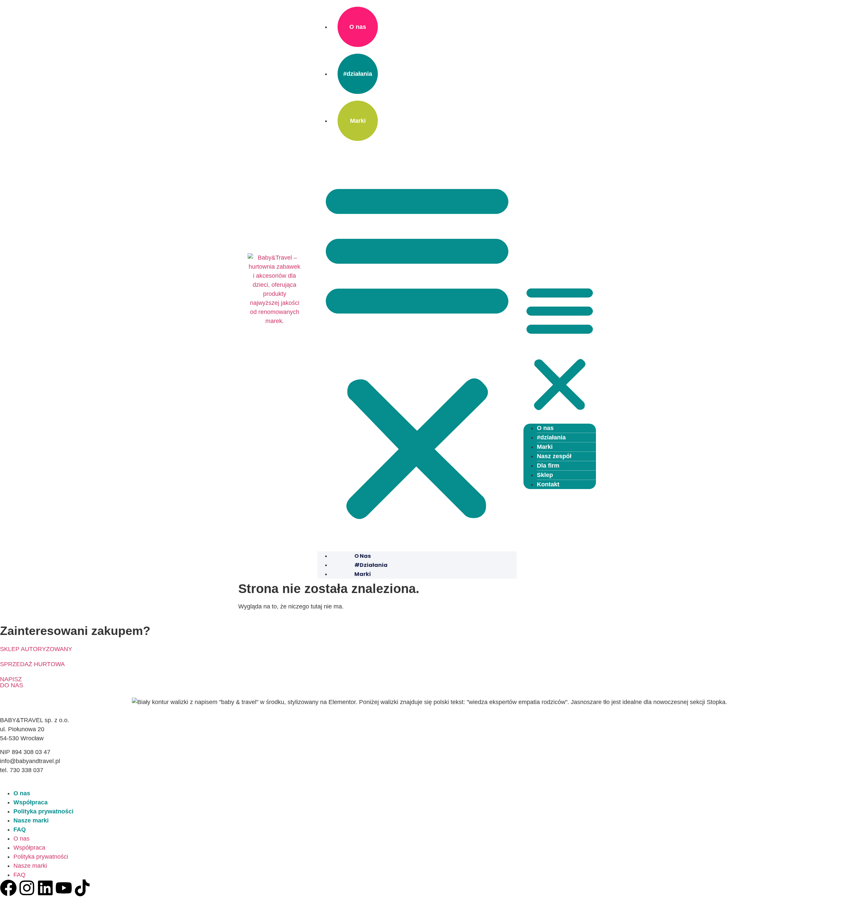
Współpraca (30, 802)
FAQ (19, 829)
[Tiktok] (82, 887)
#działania (357, 73)
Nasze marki (31, 820)
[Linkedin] (45, 887)
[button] (417, 349)
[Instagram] (26, 887)
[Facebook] (8, 887)
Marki (358, 120)
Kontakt (548, 484)
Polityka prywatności (43, 811)
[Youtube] (63, 887)
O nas (357, 26)
